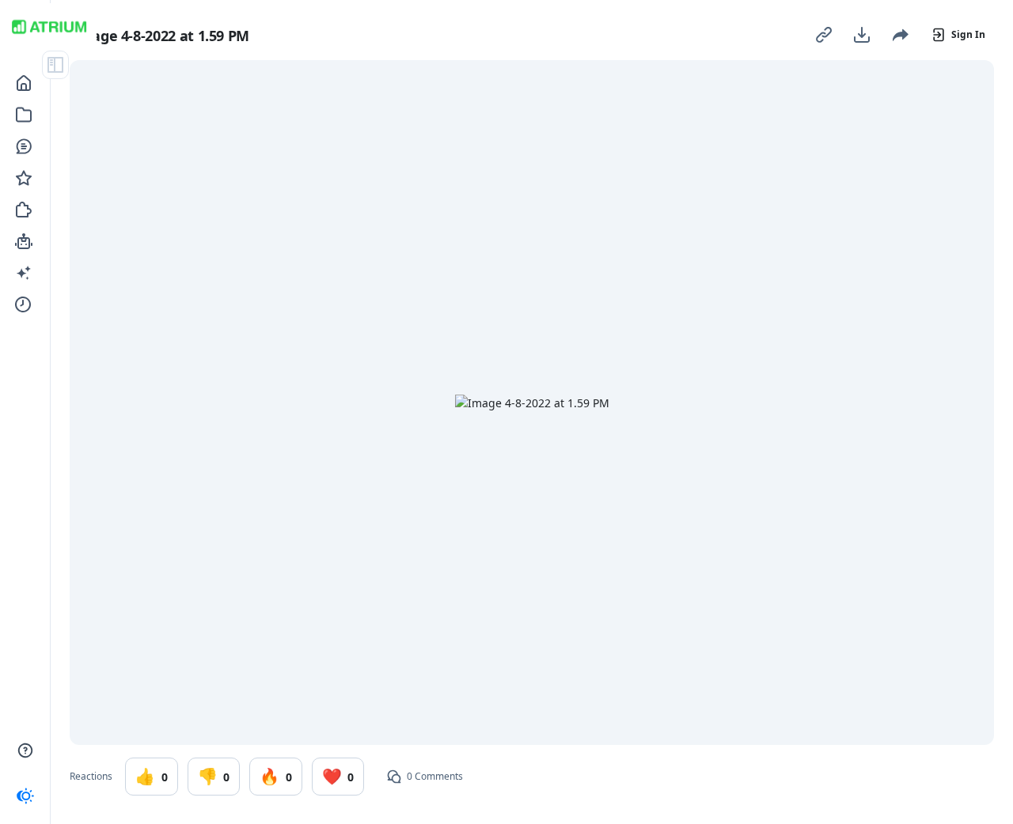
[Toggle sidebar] (55, 65)
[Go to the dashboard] (49, 27)
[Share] (900, 35)
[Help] (25, 750)
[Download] (862, 35)
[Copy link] (824, 35)
